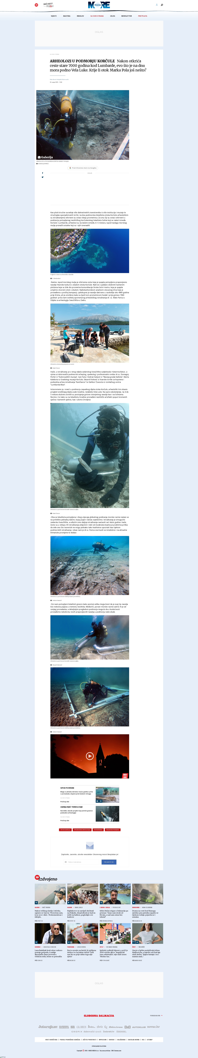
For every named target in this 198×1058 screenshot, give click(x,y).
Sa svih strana (97, 16)
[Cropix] (76, 1031)
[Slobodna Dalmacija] (36, 5)
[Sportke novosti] (72, 1027)
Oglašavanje (121, 1039)
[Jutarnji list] (48, 1027)
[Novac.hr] (153, 1027)
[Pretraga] (162, 5)
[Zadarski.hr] (109, 1031)
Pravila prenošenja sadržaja (70, 1039)
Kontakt (112, 1039)
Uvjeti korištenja (51, 1039)
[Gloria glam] (106, 1027)
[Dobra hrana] (116, 1027)
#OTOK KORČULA (65, 830)
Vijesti (54, 16)
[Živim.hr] (91, 1027)
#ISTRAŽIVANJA (98, 830)
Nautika (66, 16)
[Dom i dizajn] (127, 1027)
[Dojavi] (48, 5)
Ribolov (80, 16)
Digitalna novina (133, 1039)
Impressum (102, 1039)
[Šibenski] (121, 1031)
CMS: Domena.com (116, 1050)
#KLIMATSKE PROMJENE (112, 830)
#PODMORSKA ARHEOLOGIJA (82, 830)
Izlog (112, 16)
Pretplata (142, 16)
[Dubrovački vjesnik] (93, 1031)
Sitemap (150, 1039)
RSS (143, 1039)
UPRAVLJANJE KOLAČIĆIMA (99, 1046)
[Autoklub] (139, 1027)
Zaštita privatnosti (89, 1039)
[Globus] (81, 1027)
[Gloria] (100, 1027)
